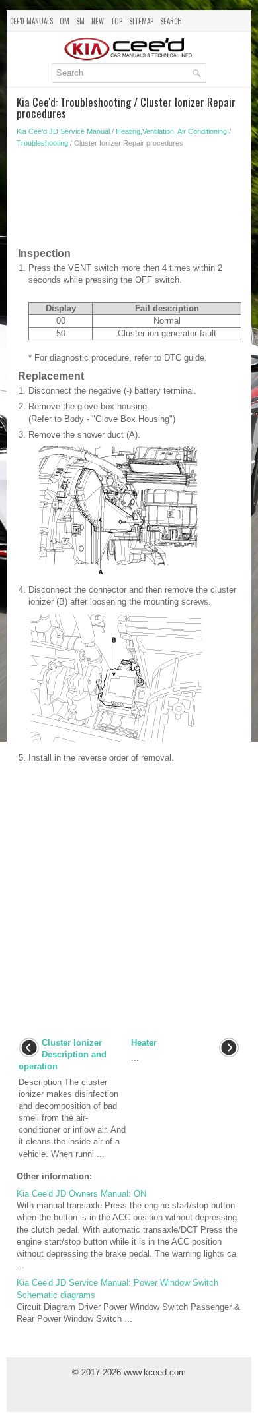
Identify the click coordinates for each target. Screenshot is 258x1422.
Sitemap (141, 21)
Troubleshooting (42, 143)
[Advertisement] (129, 200)
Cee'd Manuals (31, 21)
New (97, 21)
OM (64, 21)
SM (80, 21)
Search (171, 21)
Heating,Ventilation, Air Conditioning (171, 131)
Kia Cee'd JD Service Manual (63, 131)
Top (116, 21)
